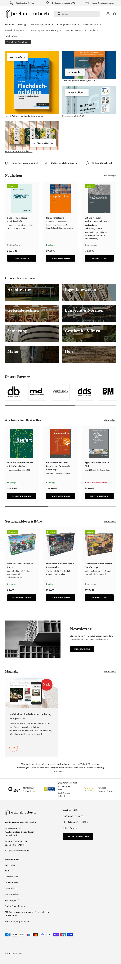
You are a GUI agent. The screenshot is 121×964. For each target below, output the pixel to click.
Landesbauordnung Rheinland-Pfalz (17, 219)
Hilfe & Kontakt (70, 828)
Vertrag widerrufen (78, 836)
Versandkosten (12, 876)
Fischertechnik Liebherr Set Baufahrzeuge (98, 565)
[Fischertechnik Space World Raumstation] (60, 544)
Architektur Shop (16, 953)
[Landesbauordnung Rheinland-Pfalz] (21, 198)
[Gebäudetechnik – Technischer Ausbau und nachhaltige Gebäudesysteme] (99, 198)
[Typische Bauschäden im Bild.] (99, 443)
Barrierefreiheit (12, 894)
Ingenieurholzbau (55, 217)
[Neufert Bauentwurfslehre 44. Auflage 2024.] (21, 443)
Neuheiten (10, 24)
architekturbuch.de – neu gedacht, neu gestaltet (30, 716)
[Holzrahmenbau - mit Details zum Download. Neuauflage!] (60, 443)
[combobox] (77, 14)
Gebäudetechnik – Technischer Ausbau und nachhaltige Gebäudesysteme (97, 223)
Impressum (10, 865)
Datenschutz (11, 888)
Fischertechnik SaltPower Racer (20, 565)
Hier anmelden (82, 649)
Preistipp (22, 24)
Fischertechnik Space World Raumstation (60, 565)
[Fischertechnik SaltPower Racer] (21, 544)
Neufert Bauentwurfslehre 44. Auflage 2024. (20, 464)
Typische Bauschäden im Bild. (97, 464)
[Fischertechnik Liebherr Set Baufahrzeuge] (99, 544)
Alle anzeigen (110, 175)
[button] (114, 13)
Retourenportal (12, 900)
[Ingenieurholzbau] (60, 198)
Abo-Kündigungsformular (17, 921)
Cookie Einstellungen (15, 906)
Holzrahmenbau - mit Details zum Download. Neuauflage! (58, 466)
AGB (7, 870)
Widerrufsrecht (12, 882)
